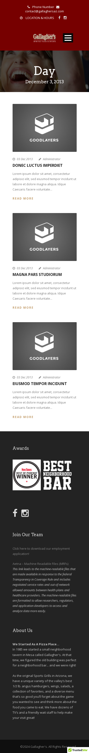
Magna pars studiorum (37, 274)
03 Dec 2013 (25, 159)
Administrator (52, 159)
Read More (23, 198)
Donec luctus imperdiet (38, 165)
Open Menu (68, 37)
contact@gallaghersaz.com (44, 11)
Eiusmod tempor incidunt (40, 383)
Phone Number (43, 7)
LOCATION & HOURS (40, 18)
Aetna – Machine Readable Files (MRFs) (40, 564)
